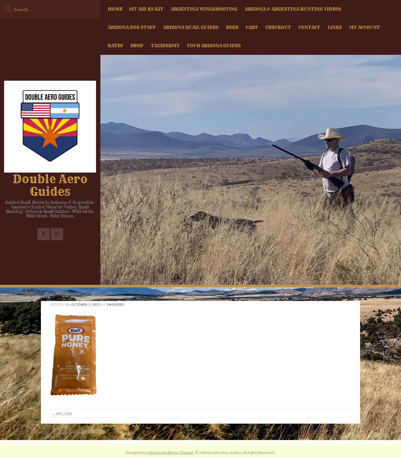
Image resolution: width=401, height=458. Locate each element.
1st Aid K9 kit (146, 9)
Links (335, 27)
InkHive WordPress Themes (170, 452)
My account (364, 27)
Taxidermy (165, 45)
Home (115, 9)
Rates (115, 45)
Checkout (278, 27)
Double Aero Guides (50, 185)
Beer (232, 27)
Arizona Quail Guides (191, 27)
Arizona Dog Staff (132, 27)
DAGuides (115, 304)
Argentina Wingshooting (204, 9)
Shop (136, 45)
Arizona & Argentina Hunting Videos (293, 9)
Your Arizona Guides (214, 45)
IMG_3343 (62, 413)
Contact (309, 27)
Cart (252, 27)
